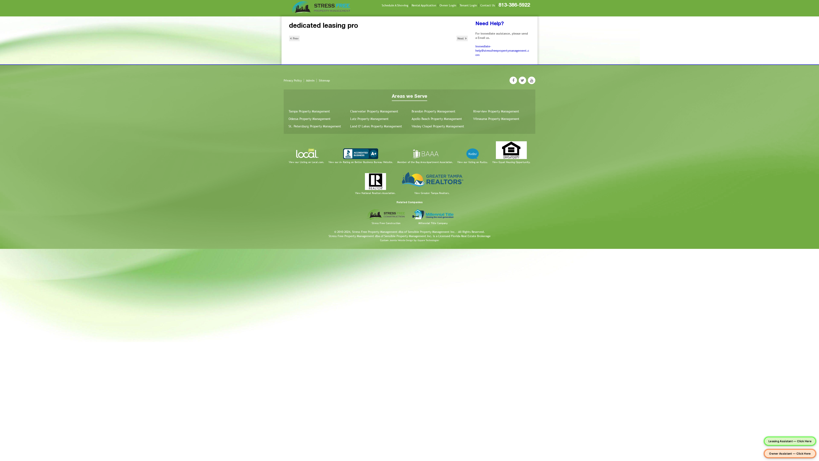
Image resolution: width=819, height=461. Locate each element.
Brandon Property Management (433, 111)
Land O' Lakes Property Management (376, 126)
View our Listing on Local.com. (306, 162)
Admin (310, 80)
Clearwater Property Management (374, 111)
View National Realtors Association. (375, 193)
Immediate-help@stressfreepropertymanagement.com (502, 51)
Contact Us (487, 5)
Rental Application (424, 5)
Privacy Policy (293, 80)
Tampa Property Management (309, 111)
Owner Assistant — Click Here (790, 453)
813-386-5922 (514, 5)
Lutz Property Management (369, 119)
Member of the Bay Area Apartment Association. (425, 162)
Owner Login (448, 5)
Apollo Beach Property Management (437, 119)
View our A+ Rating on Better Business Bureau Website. (360, 162)
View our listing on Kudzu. (472, 162)
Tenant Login (468, 5)
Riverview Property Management (496, 111)
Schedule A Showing (395, 5)
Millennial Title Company (433, 223)
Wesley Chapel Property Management (438, 126)
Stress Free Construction (386, 223)
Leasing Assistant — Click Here (790, 441)
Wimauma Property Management (496, 119)
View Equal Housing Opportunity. (511, 162)
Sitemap (324, 80)
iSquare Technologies (428, 240)
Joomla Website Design (401, 240)
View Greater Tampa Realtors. (432, 193)
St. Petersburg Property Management (315, 126)
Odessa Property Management (310, 119)
